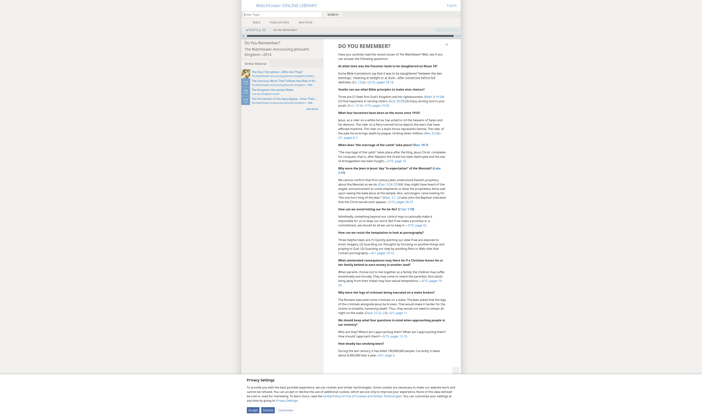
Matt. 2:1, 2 (391, 198)
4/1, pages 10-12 (382, 253)
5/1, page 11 (398, 313)
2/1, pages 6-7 (347, 138)
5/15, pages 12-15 (395, 336)
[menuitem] (456, 14)
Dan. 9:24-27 (387, 184)
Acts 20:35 (397, 101)
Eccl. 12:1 (355, 106)
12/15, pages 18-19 (380, 82)
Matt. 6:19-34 (434, 97)
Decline (268, 410)
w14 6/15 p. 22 (256, 30)
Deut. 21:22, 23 (376, 313)
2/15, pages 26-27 (401, 202)
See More (312, 109)
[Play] (243, 36)
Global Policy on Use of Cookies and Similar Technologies (362, 396)
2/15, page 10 (396, 161)
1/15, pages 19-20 (377, 106)
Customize (285, 410)
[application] (351, 36)
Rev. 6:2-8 (431, 133)
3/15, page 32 (417, 225)
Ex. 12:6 (358, 82)
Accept (253, 410)
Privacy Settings (287, 401)
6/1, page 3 (386, 355)
